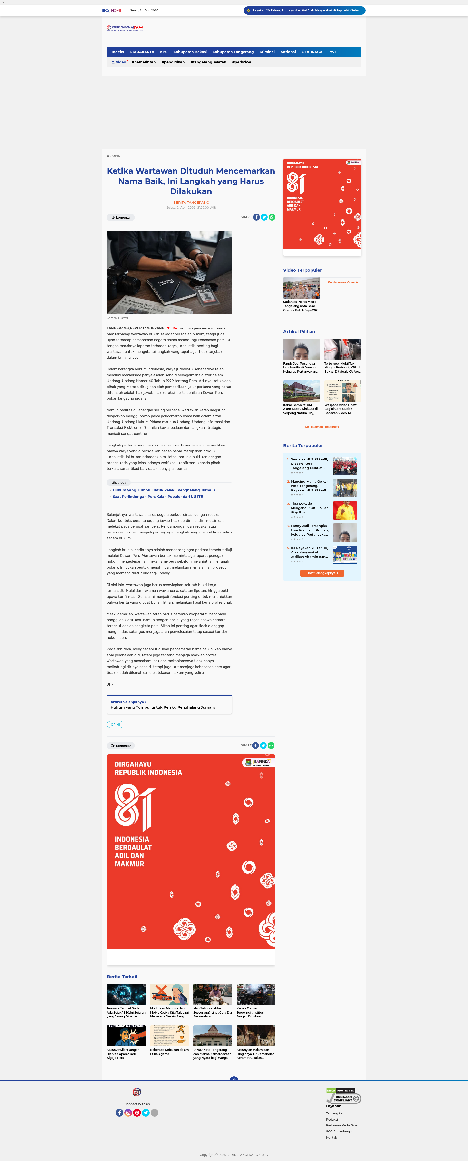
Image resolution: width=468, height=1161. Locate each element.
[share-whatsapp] (272, 217)
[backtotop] (234, 1080)
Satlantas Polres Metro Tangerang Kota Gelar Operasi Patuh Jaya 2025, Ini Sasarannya (301, 306)
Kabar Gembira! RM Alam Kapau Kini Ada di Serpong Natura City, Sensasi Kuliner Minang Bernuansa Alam (300, 409)
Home (116, 10)
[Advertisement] (234, 112)
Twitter (148, 1119)
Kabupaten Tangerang (233, 52)
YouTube (158, 1119)
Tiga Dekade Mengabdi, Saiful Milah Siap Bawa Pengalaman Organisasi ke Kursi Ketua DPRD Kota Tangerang (310, 508)
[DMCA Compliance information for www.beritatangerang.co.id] (343, 1098)
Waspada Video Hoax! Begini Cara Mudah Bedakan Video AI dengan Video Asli (340, 409)
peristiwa (243, 62)
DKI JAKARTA (142, 52)
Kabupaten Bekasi (190, 52)
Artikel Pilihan (299, 331)
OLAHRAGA (312, 52)
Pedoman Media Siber (342, 1125)
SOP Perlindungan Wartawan (343, 1131)
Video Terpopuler (302, 270)
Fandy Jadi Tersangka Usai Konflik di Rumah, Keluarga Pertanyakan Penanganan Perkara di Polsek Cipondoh (300, 368)
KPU (164, 52)
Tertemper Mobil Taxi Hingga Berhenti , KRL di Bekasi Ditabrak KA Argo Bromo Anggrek (342, 368)
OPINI (115, 724)
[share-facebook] (256, 217)
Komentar (123, 217)
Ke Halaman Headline (321, 427)
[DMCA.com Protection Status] (341, 1090)
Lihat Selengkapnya (321, 573)
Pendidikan (174, 62)
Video (121, 62)
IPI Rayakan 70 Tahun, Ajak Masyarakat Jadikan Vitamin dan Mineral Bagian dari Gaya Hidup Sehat (309, 552)
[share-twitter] (264, 217)
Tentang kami (336, 1113)
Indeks (118, 52)
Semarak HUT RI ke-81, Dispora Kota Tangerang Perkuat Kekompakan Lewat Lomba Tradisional (307, 10)
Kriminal (267, 52)
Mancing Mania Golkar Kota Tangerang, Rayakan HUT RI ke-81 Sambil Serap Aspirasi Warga (309, 486)
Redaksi (332, 1119)
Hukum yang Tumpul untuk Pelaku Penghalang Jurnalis (163, 707)
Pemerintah (145, 62)
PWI (332, 52)
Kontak (331, 1137)
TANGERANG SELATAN (209, 62)
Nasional (288, 52)
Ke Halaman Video (342, 282)
